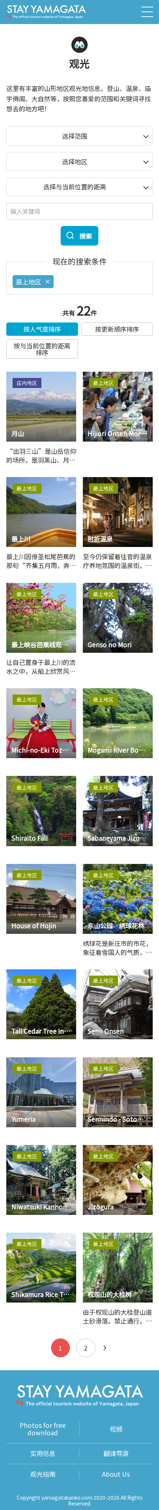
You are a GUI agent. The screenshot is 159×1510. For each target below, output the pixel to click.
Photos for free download (43, 1429)
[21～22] (105, 1348)
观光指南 (42, 1474)
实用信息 (42, 1453)
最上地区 (28, 281)
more (14, 375)
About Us (116, 1474)
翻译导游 (116, 1453)
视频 (116, 1428)
